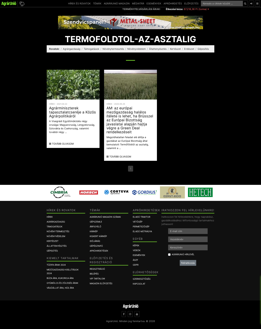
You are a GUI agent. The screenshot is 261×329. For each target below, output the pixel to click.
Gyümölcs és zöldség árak (62, 283)
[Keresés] (245, 3)
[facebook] (124, 314)
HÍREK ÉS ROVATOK (79, 3)
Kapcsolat (139, 283)
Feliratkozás (188, 262)
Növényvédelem (136, 48)
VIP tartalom (97, 278)
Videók (136, 250)
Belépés (94, 273)
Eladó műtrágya (142, 231)
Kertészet (175, 48)
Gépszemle (96, 221)
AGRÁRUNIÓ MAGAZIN (117, 3)
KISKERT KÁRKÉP (98, 236)
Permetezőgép (141, 226)
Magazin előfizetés (101, 283)
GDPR (136, 265)
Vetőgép (137, 221)
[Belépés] (251, 3)
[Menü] (257, 3)
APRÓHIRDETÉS (173, 3)
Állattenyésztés (158, 48)
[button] (21, 3)
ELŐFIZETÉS (191, 3)
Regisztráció (97, 269)
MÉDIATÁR (138, 3)
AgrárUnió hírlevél (183, 254)
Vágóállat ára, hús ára (60, 287)
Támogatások (91, 48)
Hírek (50, 217)
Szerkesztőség (141, 279)
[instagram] (130, 314)
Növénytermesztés (113, 48)
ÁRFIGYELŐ (95, 226)
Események (139, 255)
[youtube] (137, 314)
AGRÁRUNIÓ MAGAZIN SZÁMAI (105, 217)
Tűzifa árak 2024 (56, 265)
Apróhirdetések (99, 250)
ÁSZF (135, 260)
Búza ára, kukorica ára (60, 278)
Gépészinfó (96, 246)
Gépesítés (203, 48)
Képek (136, 245)
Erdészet (189, 48)
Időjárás (95, 241)
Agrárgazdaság (71, 48)
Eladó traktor (141, 217)
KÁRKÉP (94, 231)
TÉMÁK (97, 3)
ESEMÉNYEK (154, 3)
